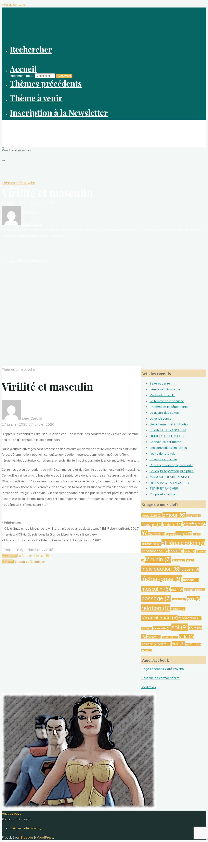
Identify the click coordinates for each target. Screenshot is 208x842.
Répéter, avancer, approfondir (171, 465)
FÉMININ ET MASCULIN (168, 430)
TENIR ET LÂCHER (164, 488)
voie (178, 643)
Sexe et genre (160, 383)
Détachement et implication (170, 424)
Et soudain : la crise (163, 459)
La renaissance (160, 418)
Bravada (26, 837)
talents (154, 637)
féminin (158, 559)
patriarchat (31, 549)
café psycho (193, 515)
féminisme (178, 560)
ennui (176, 550)
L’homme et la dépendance (169, 407)
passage (156, 598)
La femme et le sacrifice (167, 401)
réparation (190, 618)
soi (179, 627)
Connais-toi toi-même (165, 442)
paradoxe (199, 589)
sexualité (162, 628)
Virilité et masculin (162, 395)
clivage (151, 524)
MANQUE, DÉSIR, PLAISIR (169, 477)
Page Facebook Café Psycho (162, 669)
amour (174, 515)
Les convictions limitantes (168, 448)
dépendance (154, 550)
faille (189, 551)
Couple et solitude (162, 494)
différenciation (183, 542)
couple (184, 533)
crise (196, 534)
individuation (160, 569)
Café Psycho (14, 127)
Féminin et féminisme (165, 389)
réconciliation (159, 618)
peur (193, 598)
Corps (170, 534)
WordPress (45, 837)
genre (190, 560)
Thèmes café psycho (18, 182)
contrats (156, 534)
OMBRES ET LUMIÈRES (167, 436)
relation (155, 608)
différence (151, 544)
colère (172, 524)
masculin (12, 549)
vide (186, 636)
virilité (48, 549)
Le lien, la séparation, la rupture (172, 471)
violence (149, 644)
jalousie (189, 569)
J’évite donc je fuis (162, 453)
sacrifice (146, 628)
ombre (188, 589)
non (177, 589)
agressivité (151, 515)
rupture (178, 609)
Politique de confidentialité (160, 678)
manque (191, 580)
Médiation (148, 687)
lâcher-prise (161, 578)
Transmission (170, 637)
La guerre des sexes (164, 412)
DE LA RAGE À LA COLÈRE (170, 483)
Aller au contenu (13, 4)
